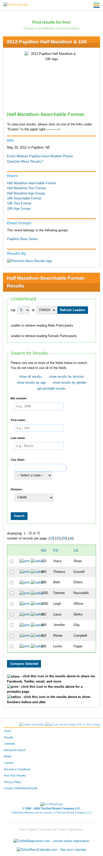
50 (64, 538)
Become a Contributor (17, 769)
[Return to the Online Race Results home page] (16, 4)
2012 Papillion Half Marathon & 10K (47, 41)
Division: (16, 489)
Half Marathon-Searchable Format (31, 183)
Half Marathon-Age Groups (26, 193)
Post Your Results (15, 775)
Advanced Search (15, 750)
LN (76, 550)
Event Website (17, 156)
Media (7, 756)
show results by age (31, 382)
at (33, 310)
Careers (9, 762)
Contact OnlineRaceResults (21, 788)
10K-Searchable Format (24, 198)
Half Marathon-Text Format (26, 188)
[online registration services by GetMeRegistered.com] (51, 840)
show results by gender (69, 382)
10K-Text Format (19, 203)
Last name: (18, 437)
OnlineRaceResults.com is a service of (52, 812)
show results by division (66, 376)
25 (58, 538)
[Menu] (97, 5)
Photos (68, 156)
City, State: (18, 459)
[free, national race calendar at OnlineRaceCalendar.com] (51, 850)
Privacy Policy (12, 781)
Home (7, 730)
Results (8, 737)
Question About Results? (25, 161)
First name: (18, 420)
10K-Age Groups (19, 208)
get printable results (51, 388)
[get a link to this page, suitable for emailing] (72, 724)
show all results (30, 376)
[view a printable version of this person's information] (25, 561)
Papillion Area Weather (45, 156)
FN (55, 550)
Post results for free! (51, 22)
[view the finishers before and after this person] (37, 561)
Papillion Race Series (22, 239)
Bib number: (19, 398)
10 (51, 538)
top (13, 310)
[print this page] (31, 724)
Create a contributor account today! (52, 28)
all (70, 538)
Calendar (9, 743)
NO (43, 550)
